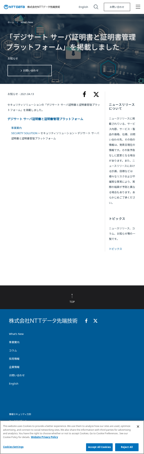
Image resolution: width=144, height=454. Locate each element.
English (83, 7)
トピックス (115, 249)
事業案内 (16, 128)
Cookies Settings (13, 447)
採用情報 (14, 358)
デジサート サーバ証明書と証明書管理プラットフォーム (45, 119)
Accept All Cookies (99, 447)
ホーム (11, 22)
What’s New (27, 22)
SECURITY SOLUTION (24, 133)
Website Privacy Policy (44, 437)
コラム (13, 350)
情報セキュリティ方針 (20, 414)
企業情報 (14, 367)
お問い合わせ (117, 7)
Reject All (127, 447)
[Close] (138, 426)
